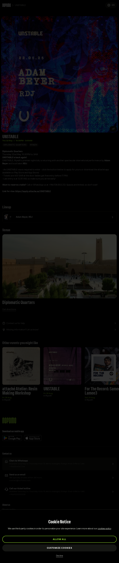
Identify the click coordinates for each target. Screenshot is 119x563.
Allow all (59, 539)
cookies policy (104, 529)
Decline (59, 556)
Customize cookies (59, 548)
